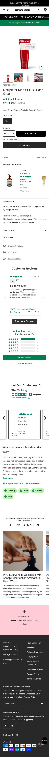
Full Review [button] (15, 312)
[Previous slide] (5, 298)
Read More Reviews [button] (24, 321)
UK (17, 735)
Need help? (41, 157)
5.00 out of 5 (31, 331)
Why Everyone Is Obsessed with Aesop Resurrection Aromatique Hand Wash (22, 578)
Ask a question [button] (24, 364)
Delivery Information (35, 652)
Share (5, 157)
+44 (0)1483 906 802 (11, 655)
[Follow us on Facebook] (6, 726)
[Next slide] (44, 298)
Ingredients (8, 230)
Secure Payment (14, 258)
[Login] (38, 10)
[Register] (42, 703)
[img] (16, 277)
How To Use (8, 237)
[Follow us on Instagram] (11, 726)
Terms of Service (34, 679)
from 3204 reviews (19, 397)
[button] (9, 99)
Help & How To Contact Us (33, 663)
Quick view (24, 191)
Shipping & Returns (15, 246)
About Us (31, 647)
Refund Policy (32, 657)
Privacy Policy (33, 674)
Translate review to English (24, 309)
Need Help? (12, 252)
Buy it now (24, 145)
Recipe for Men (10, 85)
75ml (7, 121)
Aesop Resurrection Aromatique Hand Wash (25, 172)
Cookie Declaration (35, 669)
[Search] (8, 10)
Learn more (25, 5)
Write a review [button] (24, 357)
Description (8, 201)
